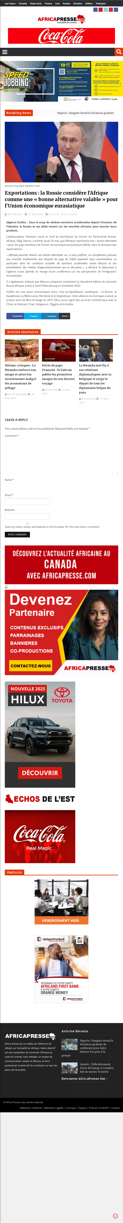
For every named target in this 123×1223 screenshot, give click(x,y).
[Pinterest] (100, 10)
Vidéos (89, 3)
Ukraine (77, 3)
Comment (12, 436)
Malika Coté (51, 389)
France (48, 3)
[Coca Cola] (61, 36)
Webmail (25, 1107)
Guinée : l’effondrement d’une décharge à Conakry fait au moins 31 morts (97, 1068)
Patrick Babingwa (17, 394)
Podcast (93, 1107)
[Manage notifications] (115, 1215)
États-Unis (35, 3)
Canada (23, 3)
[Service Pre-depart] (61, 100)
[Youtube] (111, 10)
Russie (66, 3)
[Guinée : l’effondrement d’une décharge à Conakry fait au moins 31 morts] (70, 1068)
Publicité (37, 1107)
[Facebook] (95, 10)
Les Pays (9, 3)
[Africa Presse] (61, 19)
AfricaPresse (15, 214)
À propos (71, 1107)
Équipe (83, 1107)
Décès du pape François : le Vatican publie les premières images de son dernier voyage (58, 374)
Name (9, 480)
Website (10, 510)
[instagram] (116, 10)
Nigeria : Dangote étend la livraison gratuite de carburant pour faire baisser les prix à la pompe (87, 1048)
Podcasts (101, 3)
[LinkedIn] (106, 10)
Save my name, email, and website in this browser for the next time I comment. (52, 527)
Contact (115, 1107)
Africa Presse (13, 1102)
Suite (64, 316)
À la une (53, 214)
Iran (57, 3)
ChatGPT (104, 1107)
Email (9, 495)
